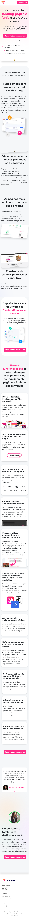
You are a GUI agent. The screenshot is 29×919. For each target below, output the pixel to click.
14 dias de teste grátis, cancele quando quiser (14, 40)
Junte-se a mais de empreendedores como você (15, 74)
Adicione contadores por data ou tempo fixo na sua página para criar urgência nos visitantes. (13, 478)
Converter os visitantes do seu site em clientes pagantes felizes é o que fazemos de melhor (14, 28)
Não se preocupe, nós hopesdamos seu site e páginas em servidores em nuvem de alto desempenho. (14, 736)
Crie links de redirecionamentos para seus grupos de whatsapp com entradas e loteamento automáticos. (14, 710)
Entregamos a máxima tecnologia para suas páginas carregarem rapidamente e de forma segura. (14, 685)
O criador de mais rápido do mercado (14, 15)
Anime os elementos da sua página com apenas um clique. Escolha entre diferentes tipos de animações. (13, 446)
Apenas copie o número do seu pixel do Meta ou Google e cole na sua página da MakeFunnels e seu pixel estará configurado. (14, 627)
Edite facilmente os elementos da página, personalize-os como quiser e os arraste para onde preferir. (14, 286)
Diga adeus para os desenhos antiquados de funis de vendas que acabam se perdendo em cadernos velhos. (14, 321)
